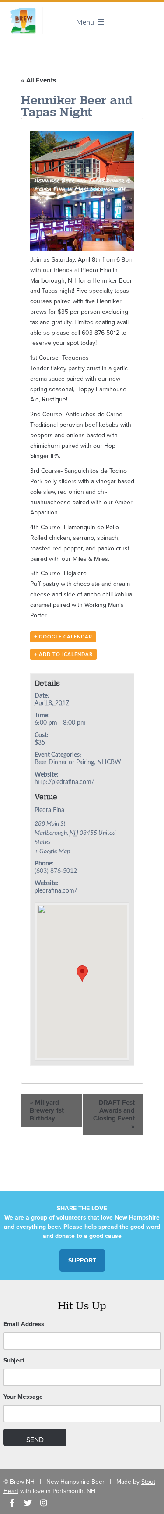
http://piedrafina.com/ (64, 782)
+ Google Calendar (63, 637)
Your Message (23, 1397)
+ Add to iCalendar (63, 654)
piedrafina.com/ (56, 891)
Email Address (23, 1324)
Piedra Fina (49, 810)
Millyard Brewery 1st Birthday (47, 1110)
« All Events (38, 80)
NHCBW (109, 762)
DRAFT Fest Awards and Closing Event (114, 1114)
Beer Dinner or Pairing (64, 762)
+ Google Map (52, 851)
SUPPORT (82, 1260)
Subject (13, 1360)
